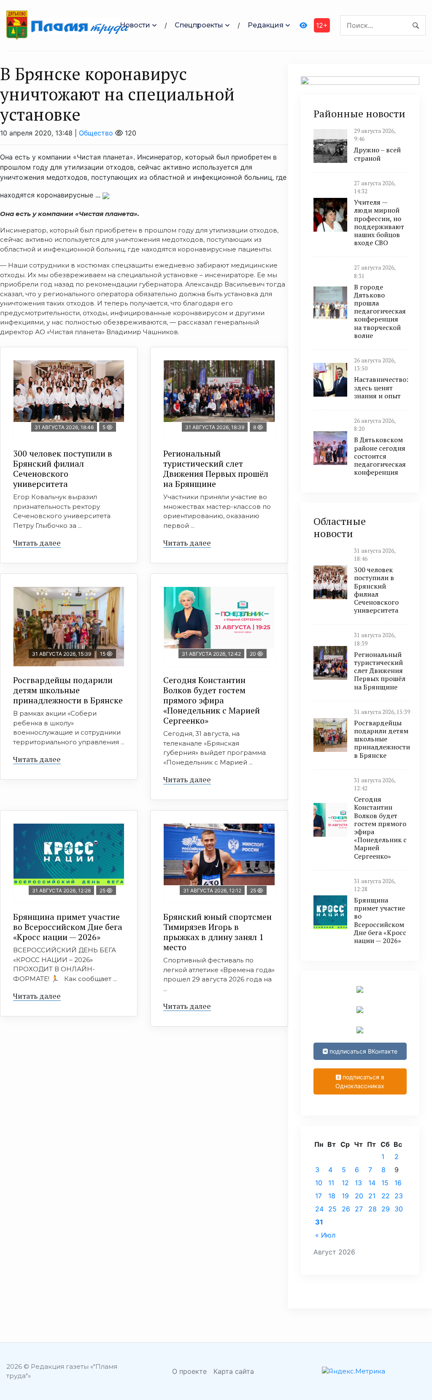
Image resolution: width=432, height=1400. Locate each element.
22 (385, 1196)
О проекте (189, 1371)
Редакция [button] (266, 25)
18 (331, 1196)
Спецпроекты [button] (199, 25)
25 (332, 1209)
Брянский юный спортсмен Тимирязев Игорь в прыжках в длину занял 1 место (217, 932)
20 (359, 1196)
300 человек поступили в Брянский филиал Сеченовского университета (62, 468)
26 (346, 1209)
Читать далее (37, 543)
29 (385, 1209)
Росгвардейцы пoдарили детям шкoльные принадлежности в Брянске (68, 690)
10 (318, 1182)
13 (358, 1182)
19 (345, 1196)
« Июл (325, 1235)
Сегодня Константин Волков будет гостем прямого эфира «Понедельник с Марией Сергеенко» (211, 700)
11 (331, 1182)
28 (372, 1209)
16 (398, 1182)
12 (345, 1182)
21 (371, 1196)
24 (319, 1209)
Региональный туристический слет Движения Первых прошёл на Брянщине (215, 468)
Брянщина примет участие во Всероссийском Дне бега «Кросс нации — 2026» (67, 927)
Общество (96, 133)
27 (359, 1209)
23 (398, 1196)
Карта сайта (233, 1371)
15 (385, 1182)
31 (319, 1222)
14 (371, 1182)
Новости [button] (135, 25)
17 (318, 1196)
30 (398, 1209)
